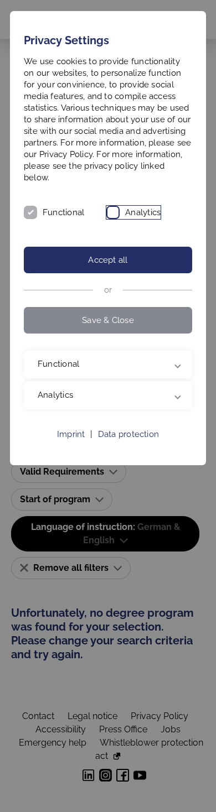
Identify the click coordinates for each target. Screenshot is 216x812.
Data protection (128, 446)
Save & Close (108, 320)
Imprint (71, 446)
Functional (63, 212)
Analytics (143, 212)
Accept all (107, 260)
